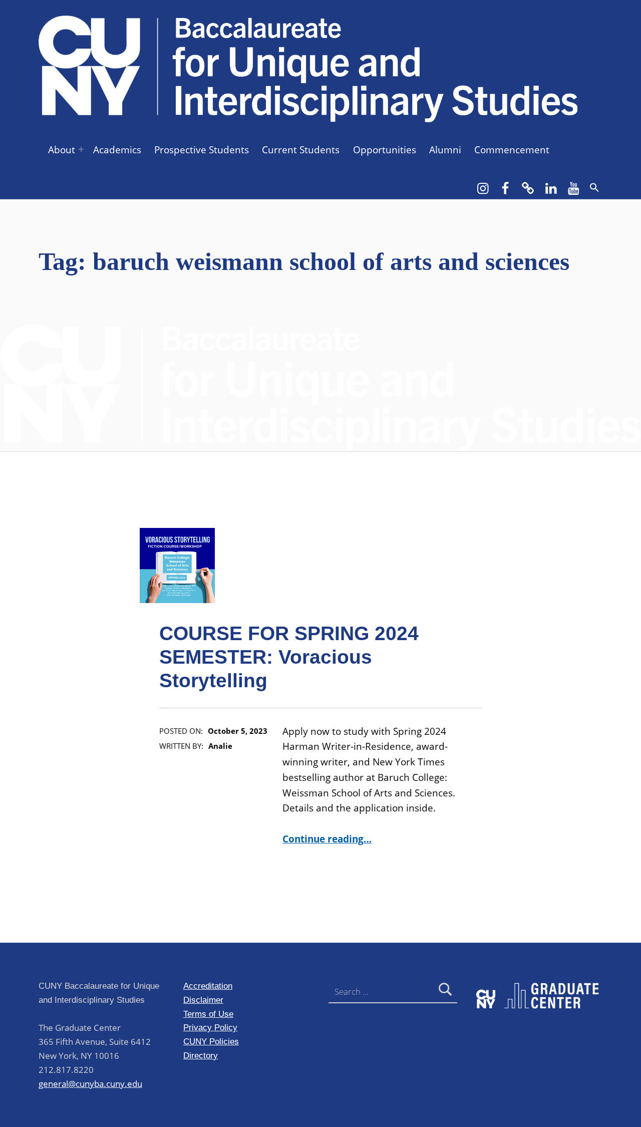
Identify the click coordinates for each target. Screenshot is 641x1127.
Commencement (511, 149)
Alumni (445, 149)
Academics (117, 149)
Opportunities (384, 149)
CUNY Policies (211, 1041)
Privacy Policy (210, 1027)
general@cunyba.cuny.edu (90, 1083)
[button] (594, 187)
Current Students (301, 149)
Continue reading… (327, 839)
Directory (200, 1055)
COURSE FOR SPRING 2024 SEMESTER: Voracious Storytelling (289, 657)
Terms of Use (208, 1014)
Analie (220, 746)
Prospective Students (201, 149)
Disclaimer (203, 1000)
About (61, 149)
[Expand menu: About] (81, 149)
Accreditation (207, 986)
